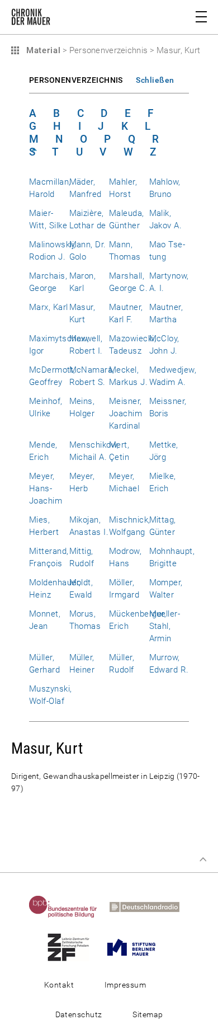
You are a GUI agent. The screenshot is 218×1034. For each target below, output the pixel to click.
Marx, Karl (48, 307)
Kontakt (59, 984)
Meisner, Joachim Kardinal (125, 413)
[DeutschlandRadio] (149, 906)
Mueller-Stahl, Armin (165, 626)
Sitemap (147, 1014)
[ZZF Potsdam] (73, 946)
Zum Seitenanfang (203, 859)
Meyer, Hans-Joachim (45, 488)
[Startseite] (30, 19)
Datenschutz (78, 1014)
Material (41, 50)
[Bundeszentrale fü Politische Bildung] (68, 906)
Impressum (125, 984)
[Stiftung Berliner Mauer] (136, 946)
